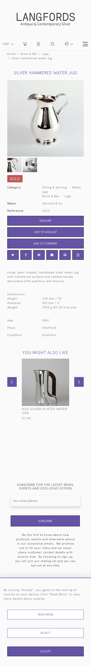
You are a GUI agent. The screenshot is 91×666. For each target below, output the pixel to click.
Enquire (45, 220)
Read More (45, 614)
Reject (45, 633)
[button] (38, 44)
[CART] (24, 44)
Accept (45, 651)
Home (11, 54)
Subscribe (45, 521)
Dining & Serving (54, 187)
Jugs (45, 54)
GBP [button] (6, 44)
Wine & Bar (28, 54)
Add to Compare (45, 243)
